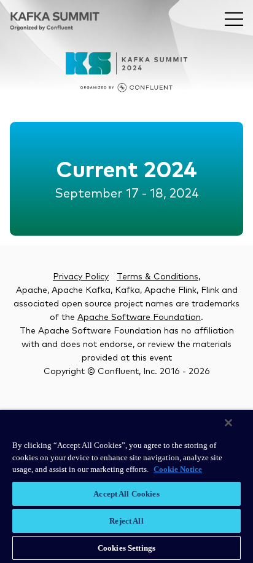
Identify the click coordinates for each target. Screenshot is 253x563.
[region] (126, 486)
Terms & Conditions (157, 277)
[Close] (228, 422)
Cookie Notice (178, 469)
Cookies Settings (126, 548)
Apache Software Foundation (139, 317)
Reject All (126, 520)
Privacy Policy (81, 277)
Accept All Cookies (126, 493)
